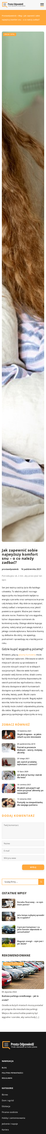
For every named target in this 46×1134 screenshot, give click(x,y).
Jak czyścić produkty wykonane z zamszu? (27, 763)
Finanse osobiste (10, 1112)
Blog (4, 1067)
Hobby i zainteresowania (13, 1118)
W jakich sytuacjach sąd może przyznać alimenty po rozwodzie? (30, 790)
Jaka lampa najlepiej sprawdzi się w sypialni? (30, 916)
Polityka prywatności (12, 1073)
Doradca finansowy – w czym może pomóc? (30, 903)
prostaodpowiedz (10, 569)
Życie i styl (10, 34)
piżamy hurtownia (27, 654)
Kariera (5, 1129)
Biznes (5, 1094)
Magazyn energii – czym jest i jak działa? (30, 942)
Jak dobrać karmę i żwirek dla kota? (29, 776)
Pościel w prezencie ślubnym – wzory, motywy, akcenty (30, 750)
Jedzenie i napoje (10, 1123)
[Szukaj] (41, 882)
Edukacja (6, 1106)
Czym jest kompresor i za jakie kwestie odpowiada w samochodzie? (29, 929)
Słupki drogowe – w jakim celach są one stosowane (29, 735)
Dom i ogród (8, 1100)
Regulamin (7, 1078)
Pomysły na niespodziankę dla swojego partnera (30, 803)
